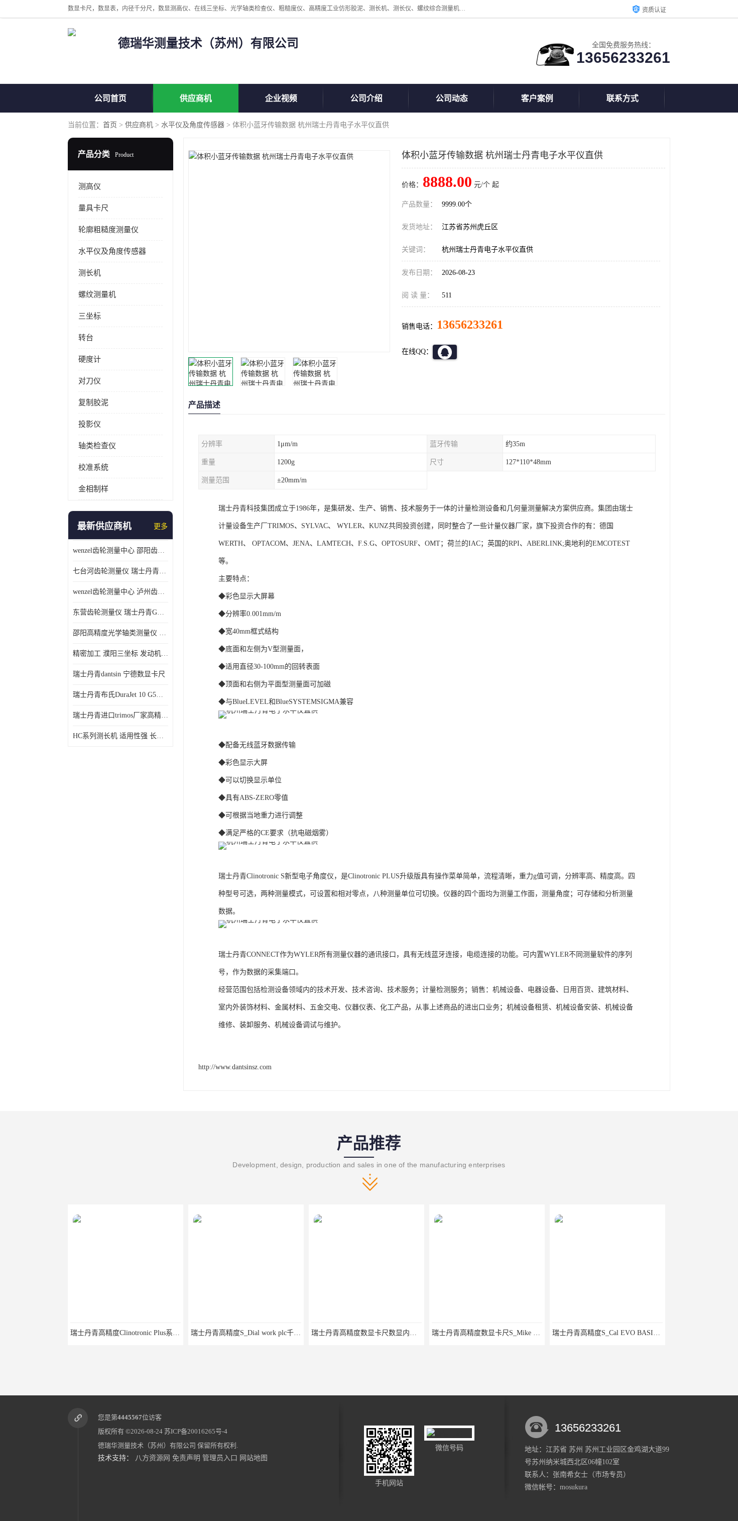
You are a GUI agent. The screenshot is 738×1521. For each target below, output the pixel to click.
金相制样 (93, 489)
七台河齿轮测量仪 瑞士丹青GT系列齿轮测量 (120, 571)
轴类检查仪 (97, 446)
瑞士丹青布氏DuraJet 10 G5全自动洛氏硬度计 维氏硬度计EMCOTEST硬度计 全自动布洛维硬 (120, 694)
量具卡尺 (93, 208)
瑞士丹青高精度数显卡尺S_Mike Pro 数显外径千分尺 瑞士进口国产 (414, 1333)
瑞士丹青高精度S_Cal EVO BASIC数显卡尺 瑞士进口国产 (520, 1333)
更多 (161, 526)
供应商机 (196, 98)
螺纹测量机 (97, 294)
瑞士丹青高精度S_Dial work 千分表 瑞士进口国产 (628, 1333)
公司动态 (452, 98)
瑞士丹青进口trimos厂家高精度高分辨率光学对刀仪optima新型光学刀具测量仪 (120, 715)
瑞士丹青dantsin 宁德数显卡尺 (119, 674)
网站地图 (253, 1458)
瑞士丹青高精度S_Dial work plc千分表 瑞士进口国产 (150, 1333)
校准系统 (93, 467)
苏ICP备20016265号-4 (195, 1431)
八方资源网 (152, 1458)
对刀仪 (89, 381)
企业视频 (281, 98)
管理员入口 (219, 1458)
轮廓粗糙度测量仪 (108, 230)
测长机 (89, 273)
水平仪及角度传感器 (192, 125)
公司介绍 (366, 98)
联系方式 (622, 98)
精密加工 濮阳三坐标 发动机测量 (120, 653)
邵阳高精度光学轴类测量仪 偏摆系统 (120, 633)
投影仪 (89, 424)
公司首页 (110, 98)
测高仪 (89, 186)
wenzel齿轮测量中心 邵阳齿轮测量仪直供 (120, 550)
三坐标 (89, 316)
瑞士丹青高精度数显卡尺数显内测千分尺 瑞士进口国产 (276, 1333)
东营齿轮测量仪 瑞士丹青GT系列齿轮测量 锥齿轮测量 (120, 612)
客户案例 (537, 98)
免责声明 (186, 1458)
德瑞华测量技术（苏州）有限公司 (147, 1445)
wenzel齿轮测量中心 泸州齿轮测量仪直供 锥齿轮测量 (120, 591)
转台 (85, 338)
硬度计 (89, 359)
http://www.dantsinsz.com (235, 1067)
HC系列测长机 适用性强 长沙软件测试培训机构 (120, 736)
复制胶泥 (93, 402)
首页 (110, 125)
